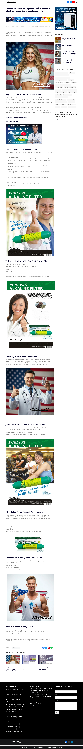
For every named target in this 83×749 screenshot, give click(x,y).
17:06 (12, 15)
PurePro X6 (65, 97)
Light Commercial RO (66, 84)
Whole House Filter (72, 106)
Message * (57, 700)
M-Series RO (58, 89)
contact (47, 742)
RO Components (16, 647)
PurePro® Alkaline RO (49, 1)
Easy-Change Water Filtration (61, 80)
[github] (69, 742)
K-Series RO (58, 84)
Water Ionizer (64, 106)
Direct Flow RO (65, 75)
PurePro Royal (58, 97)
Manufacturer (37, 1)
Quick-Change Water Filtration (61, 102)
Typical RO (57, 106)
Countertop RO (58, 75)
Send (57, 712)
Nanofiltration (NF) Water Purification (69, 89)
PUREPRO (7, 15)
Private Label (40, 742)
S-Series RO (63, 104)
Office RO (57, 92)
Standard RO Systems (71, 104)
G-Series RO (67, 82)
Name (56, 688)
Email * (56, 694)
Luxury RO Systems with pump (70, 87)
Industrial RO (73, 82)
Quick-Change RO (71, 99)
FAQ (35, 742)
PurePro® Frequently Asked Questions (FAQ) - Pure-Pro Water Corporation (68, 61)
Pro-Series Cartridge (72, 92)
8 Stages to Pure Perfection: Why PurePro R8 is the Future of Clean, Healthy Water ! (69, 53)
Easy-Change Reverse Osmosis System (63, 77)
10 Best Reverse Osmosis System (62, 72)
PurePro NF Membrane (67, 94)
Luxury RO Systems (59, 87)
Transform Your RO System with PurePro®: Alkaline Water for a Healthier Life (12, 669)
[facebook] (65, 742)
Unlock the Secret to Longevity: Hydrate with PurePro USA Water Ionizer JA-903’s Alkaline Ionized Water (40, 696)
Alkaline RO (72, 72)
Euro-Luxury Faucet (59, 82)
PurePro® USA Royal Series (61, 99)
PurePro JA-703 (58, 94)
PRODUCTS (28, 1)
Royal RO (57, 104)
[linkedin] (72, 742)
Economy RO (70, 80)
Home (23, 1)
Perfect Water (63, 92)
